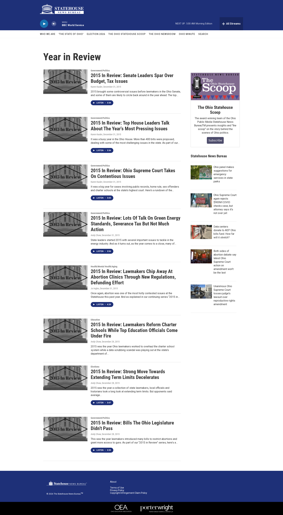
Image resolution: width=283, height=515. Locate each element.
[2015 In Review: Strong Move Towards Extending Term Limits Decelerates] (65, 378)
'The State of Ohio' (71, 34)
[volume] (54, 24)
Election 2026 (96, 34)
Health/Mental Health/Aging (104, 266)
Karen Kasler (96, 86)
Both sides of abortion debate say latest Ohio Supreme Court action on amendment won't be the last (225, 261)
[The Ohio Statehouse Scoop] (215, 86)
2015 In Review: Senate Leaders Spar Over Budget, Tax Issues (132, 78)
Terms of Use (117, 488)
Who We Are (47, 34)
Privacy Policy (117, 490)
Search (203, 34)
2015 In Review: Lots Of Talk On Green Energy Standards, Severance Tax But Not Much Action (135, 223)
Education (95, 319)
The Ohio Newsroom (162, 34)
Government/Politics (100, 70)
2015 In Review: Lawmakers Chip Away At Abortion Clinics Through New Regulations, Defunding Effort (133, 277)
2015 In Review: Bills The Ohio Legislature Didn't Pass (132, 425)
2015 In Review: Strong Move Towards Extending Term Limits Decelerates (128, 374)
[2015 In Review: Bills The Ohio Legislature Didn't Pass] (65, 429)
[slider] (59, 23)
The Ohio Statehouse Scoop (127, 34)
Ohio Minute (187, 34)
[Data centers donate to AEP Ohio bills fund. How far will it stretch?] (201, 232)
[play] (44, 24)
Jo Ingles (95, 288)
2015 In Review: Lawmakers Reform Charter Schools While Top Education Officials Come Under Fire (134, 330)
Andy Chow (96, 235)
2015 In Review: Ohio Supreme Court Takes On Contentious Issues (133, 173)
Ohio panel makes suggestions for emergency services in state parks (224, 174)
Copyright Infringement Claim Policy (128, 493)
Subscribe (215, 140)
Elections (95, 366)
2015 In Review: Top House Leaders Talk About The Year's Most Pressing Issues (130, 125)
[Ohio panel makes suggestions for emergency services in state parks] (201, 172)
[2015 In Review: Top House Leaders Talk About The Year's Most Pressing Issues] (65, 129)
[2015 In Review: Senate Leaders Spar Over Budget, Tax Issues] (65, 81)
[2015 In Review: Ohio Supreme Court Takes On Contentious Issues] (65, 177)
